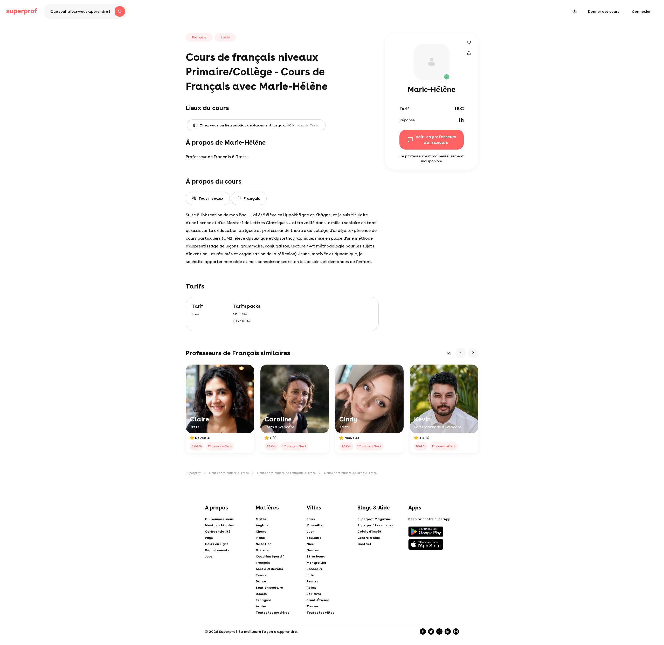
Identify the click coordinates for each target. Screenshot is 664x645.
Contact (364, 544)
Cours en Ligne (217, 544)
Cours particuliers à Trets (229, 473)
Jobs (208, 556)
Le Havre (314, 594)
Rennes (312, 581)
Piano (260, 538)
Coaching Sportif (270, 556)
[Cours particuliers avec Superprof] (21, 11)
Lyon (310, 531)
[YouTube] (456, 631)
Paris (311, 519)
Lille (310, 575)
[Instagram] (439, 631)
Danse (261, 581)
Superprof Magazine (374, 519)
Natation (263, 544)
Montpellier (316, 563)
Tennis (261, 575)
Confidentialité (218, 531)
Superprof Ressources (375, 525)
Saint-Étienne (318, 600)
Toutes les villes (320, 612)
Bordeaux (314, 569)
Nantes (313, 550)
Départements (217, 550)
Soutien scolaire (269, 587)
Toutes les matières (272, 612)
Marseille (315, 525)
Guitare (262, 550)
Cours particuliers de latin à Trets (350, 473)
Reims (311, 587)
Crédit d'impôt (369, 531)
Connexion (642, 11)
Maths (261, 519)
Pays (209, 538)
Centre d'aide (368, 538)
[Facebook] (423, 631)
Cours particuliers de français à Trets (286, 473)
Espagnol (263, 600)
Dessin (261, 594)
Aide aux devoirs (269, 569)
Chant (261, 531)
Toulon (312, 606)
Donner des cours (603, 11)
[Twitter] (431, 631)
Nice (310, 544)
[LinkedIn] (448, 631)
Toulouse (314, 538)
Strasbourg (316, 556)
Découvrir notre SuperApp (429, 519)
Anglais (262, 525)
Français (263, 563)
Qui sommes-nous (219, 519)
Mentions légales (219, 525)
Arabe (261, 606)
